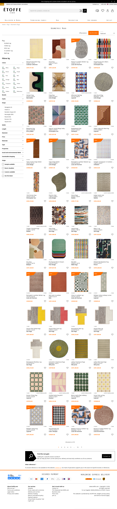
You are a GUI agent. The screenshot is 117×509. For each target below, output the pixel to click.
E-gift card (31, 501)
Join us (54, 495)
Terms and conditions (13, 490)
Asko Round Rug (98, 95)
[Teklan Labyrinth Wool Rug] (104, 115)
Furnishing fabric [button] (38, 20)
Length (4, 129)
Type (3, 144)
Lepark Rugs (74, 228)
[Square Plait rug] (104, 315)
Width (4, 125)
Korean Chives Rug (31, 395)
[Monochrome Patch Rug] (36, 49)
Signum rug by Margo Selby (57, 128)
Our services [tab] (31, 486)
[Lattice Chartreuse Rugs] (81, 349)
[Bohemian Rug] (36, 115)
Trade (2, 4)
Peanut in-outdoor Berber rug (79, 62)
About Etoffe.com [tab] (12, 486)
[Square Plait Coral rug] (59, 315)
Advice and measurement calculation (17, 4)
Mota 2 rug (97, 228)
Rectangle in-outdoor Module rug (80, 162)
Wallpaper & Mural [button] (13, 20)
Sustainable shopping (8, 156)
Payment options (33, 497)
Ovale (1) (7, 109)
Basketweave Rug (76, 128)
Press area (55, 493)
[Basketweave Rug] (81, 115)
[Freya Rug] (59, 82)
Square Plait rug (98, 328)
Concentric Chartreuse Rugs (57, 362)
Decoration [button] (73, 20)
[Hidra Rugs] (59, 215)
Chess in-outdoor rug (77, 295)
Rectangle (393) (9, 114)
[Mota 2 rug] (104, 215)
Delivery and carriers (34, 492)
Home (3, 24)
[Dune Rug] (59, 49)
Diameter (5, 133)
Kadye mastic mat (99, 195)
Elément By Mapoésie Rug (101, 262)
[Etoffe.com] (12, 10)
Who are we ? (11, 488)
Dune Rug (51, 62)
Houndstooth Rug (54, 428)
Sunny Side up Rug (99, 395)
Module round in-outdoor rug (79, 428)
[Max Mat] (81, 249)
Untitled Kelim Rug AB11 (56, 395)
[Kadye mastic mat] (104, 182)
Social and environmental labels (11, 152)
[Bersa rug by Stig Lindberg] (81, 382)
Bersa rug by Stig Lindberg (79, 395)
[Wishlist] (102, 10)
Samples (30, 488)
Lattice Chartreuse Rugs (78, 362)
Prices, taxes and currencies (36, 490)
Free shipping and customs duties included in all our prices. (58, 1)
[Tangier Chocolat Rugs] (36, 215)
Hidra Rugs (52, 228)
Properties (5, 148)
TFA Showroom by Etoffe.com (60, 490)
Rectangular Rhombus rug (33, 362)
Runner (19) (8, 119)
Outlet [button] (109, 20)
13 (77, 447)
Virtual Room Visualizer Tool (36, 499)
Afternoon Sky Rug (76, 95)
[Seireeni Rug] (36, 82)
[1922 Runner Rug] (36, 182)
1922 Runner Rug (31, 195)
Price (3, 137)
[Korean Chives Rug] (36, 382)
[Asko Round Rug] (104, 82)
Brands (4, 95)
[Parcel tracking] (97, 10)
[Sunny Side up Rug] (104, 382)
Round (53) (8, 117)
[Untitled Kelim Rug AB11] (59, 382)
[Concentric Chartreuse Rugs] (59, 349)
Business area (56, 492)
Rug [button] (57, 20)
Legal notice (10, 492)
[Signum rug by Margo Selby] (59, 115)
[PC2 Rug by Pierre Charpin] (59, 249)
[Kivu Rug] (36, 249)
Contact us (96, 4)
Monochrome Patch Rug (33, 62)
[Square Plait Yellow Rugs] (36, 315)
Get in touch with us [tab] (58, 486)
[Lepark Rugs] (81, 215)
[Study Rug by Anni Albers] (104, 49)
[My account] (107, 10)
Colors (4, 63)
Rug (8, 24)
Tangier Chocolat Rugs (32, 228)
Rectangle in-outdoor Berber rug (35, 295)
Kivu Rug (28, 262)
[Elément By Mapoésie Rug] (104, 249)
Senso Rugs (74, 195)
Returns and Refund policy (35, 495)
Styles (4, 99)
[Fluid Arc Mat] (59, 182)
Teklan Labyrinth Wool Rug (101, 128)
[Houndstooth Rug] (59, 415)
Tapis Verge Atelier (54, 162)
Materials (5, 141)
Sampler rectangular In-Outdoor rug (104, 162)
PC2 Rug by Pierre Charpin (56, 262)
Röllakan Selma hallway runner (103, 295)
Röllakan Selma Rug (32, 428)
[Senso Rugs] (81, 182)
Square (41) (8, 121)
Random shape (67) (10, 112)
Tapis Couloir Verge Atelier (34, 162)
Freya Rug (51, 95)
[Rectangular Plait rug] (81, 315)
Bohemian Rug (30, 128)
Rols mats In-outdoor (55, 295)
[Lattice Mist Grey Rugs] (104, 349)
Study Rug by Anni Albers (101, 62)
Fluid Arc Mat (52, 195)
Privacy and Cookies (13, 493)
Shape (4, 103)
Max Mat (73, 262)
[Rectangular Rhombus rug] (36, 349)
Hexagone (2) (8, 107)
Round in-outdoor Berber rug (102, 428)
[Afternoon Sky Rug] (81, 82)
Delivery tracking (33, 493)
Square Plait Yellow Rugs (33, 328)
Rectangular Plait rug (77, 328)
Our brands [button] (92, 20)
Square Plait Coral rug (55, 328)
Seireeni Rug (30, 95)
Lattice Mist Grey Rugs (100, 362)
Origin (4, 160)
